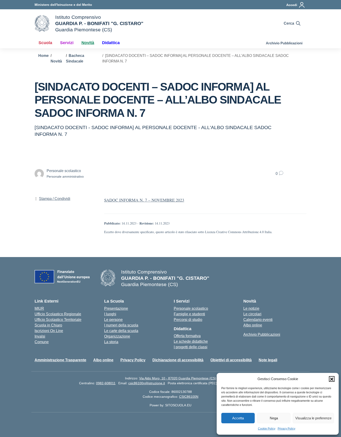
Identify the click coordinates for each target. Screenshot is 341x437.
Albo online (252, 325)
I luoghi (110, 314)
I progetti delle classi (190, 347)
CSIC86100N (188, 396)
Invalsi (40, 336)
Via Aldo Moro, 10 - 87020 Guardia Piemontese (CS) (177, 378)
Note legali (268, 360)
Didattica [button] (111, 42)
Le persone (113, 320)
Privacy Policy (286, 428)
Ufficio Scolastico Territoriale (58, 320)
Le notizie (251, 308)
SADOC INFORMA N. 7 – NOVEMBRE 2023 (144, 200)
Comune (42, 342)
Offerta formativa (187, 336)
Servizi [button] (67, 42)
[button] (331, 379)
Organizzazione (117, 336)
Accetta (238, 418)
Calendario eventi (258, 320)
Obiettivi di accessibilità (231, 360)
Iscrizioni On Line (49, 331)
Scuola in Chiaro (48, 325)
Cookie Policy (266, 428)
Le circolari (252, 314)
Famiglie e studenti (189, 314)
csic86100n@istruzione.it (146, 383)
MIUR (39, 308)
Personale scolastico (191, 308)
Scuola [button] (45, 42)
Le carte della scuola (121, 331)
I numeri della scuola (121, 325)
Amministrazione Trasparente (60, 360)
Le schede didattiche (191, 341)
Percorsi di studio (188, 320)
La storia (111, 342)
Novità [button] (87, 42)
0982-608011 (106, 383)
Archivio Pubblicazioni (284, 43)
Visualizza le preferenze (313, 418)
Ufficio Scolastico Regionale (58, 314)
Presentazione (116, 308)
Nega (274, 418)
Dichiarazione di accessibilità (177, 360)
